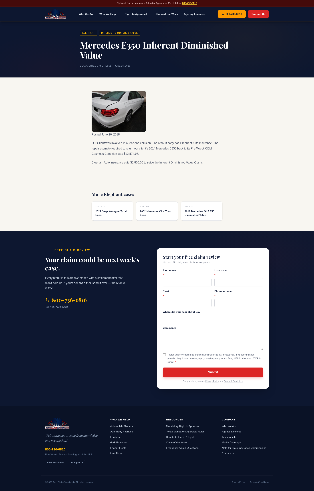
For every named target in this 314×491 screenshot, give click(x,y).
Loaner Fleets (118, 447)
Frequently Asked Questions (182, 447)
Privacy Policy (212, 381)
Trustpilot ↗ (77, 462)
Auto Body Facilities (121, 431)
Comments (169, 327)
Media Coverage (231, 442)
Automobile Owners (121, 426)
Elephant (88, 33)
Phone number (223, 293)
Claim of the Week (167, 14)
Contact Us (258, 14)
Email (166, 293)
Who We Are (86, 14)
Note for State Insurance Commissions (244, 447)
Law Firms (116, 453)
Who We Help (107, 14)
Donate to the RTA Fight (180, 437)
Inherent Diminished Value (119, 33)
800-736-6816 (189, 3)
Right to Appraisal (136, 14)
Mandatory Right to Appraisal (182, 426)
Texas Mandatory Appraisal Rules (185, 431)
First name (169, 273)
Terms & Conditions (233, 381)
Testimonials (229, 437)
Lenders (115, 437)
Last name (220, 273)
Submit (213, 372)
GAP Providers (118, 442)
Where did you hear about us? (181, 311)
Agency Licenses (194, 14)
